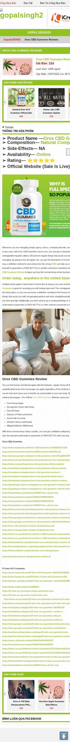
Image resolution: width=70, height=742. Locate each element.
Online (43, 154)
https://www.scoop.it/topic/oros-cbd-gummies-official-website (33, 464)
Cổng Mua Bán (8, 3)
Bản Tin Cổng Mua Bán (52, 3)
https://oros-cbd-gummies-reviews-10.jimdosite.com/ (28, 526)
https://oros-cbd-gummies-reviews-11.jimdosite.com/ (28, 530)
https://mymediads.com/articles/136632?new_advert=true (30, 505)
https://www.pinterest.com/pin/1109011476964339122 (28, 501)
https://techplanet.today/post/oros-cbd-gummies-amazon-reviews (34, 480)
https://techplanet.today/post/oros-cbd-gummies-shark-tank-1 (32, 476)
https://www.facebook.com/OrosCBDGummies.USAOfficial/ (31, 452)
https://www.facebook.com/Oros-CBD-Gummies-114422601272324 (34, 447)
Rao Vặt (28, 3)
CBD (54, 264)
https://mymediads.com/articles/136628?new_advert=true (30, 493)
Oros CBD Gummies (42, 397)
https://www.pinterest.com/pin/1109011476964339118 (28, 497)
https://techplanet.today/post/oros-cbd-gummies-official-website (34, 468)
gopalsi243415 (39, 32)
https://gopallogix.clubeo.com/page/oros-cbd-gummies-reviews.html (36, 484)
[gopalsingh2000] (21, 13)
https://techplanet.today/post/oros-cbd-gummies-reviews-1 (31, 472)
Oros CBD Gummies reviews (22, 50)
